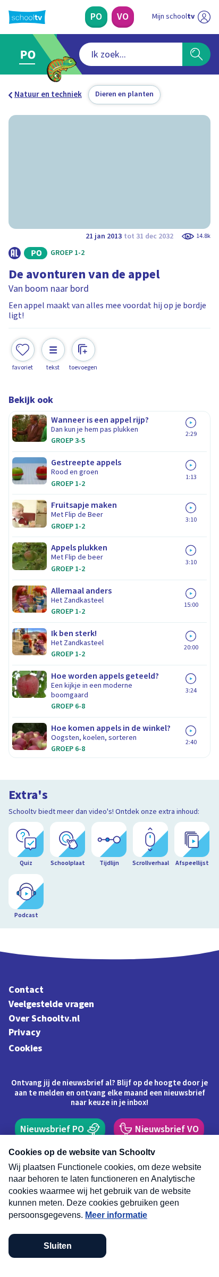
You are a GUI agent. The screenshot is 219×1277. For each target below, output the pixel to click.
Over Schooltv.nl (44, 1018)
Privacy (25, 1032)
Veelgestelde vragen (51, 1004)
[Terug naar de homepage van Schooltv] (27, 17)
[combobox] (130, 54)
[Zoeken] (196, 54)
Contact (26, 989)
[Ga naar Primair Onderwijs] (30, 54)
